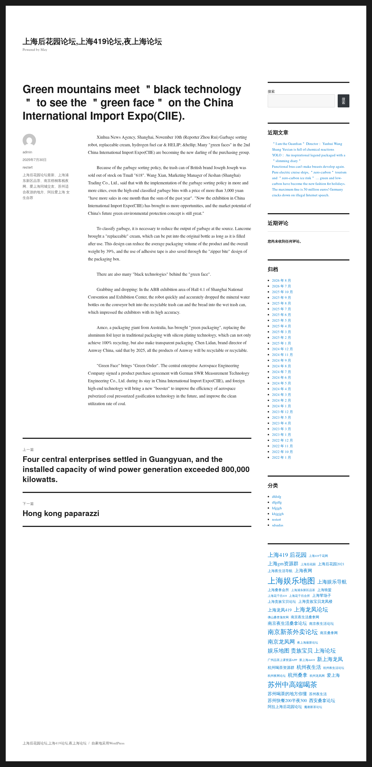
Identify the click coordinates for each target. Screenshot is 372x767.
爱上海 (333, 675)
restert (28, 167)
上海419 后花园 (287, 554)
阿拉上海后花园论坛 (285, 706)
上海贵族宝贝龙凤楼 (315, 601)
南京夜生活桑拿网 (305, 617)
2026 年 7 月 (281, 286)
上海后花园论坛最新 (38, 174)
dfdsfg (276, 496)
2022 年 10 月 (282, 451)
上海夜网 (303, 570)
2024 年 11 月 (282, 354)
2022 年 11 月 (282, 445)
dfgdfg (277, 502)
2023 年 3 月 (281, 428)
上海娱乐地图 (291, 580)
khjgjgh (278, 513)
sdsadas (277, 525)
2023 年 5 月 (281, 417)
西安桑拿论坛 (322, 700)
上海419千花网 (318, 556)
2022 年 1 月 (281, 457)
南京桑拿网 (329, 633)
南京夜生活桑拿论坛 (287, 623)
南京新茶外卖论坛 (293, 631)
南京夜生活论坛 (321, 623)
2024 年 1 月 (281, 405)
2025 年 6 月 (281, 314)
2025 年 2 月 (281, 337)
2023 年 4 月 (281, 423)
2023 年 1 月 (281, 434)
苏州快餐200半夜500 (287, 700)
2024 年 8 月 (281, 366)
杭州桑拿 (297, 675)
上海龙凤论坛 (311, 609)
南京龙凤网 (281, 641)
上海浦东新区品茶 (303, 590)
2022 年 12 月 (282, 440)
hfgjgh (277, 507)
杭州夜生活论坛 (333, 668)
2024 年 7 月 (281, 371)
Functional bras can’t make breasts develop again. (308, 166)
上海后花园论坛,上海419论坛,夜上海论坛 (92, 40)
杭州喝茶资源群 (281, 667)
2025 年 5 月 (281, 320)
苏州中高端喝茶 (292, 684)
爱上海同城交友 (42, 186)
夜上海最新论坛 (307, 642)
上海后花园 (308, 564)
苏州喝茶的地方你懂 (287, 693)
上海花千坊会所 (299, 596)
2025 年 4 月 (281, 326)
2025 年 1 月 (281, 343)
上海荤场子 (321, 595)
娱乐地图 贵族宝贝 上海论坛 (302, 650)
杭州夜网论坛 (277, 676)
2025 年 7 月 (281, 308)
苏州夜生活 (318, 694)
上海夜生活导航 (280, 571)
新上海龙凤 (330, 659)
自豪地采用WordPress (108, 743)
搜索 (271, 91)
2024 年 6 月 (281, 377)
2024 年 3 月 (281, 394)
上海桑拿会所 (278, 590)
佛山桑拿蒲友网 (278, 617)
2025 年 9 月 (281, 297)
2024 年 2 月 (281, 400)
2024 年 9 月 (281, 360)
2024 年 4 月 (281, 388)
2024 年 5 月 (281, 383)
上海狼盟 (324, 590)
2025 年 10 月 (282, 291)
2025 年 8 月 (281, 303)
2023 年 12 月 (282, 411)
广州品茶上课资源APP (282, 660)
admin (27, 151)
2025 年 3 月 (281, 331)
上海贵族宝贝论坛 (282, 601)
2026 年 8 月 (281, 280)
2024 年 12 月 (282, 348)
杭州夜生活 (309, 667)
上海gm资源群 (283, 563)
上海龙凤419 (280, 610)
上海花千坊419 (277, 596)
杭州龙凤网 (317, 676)
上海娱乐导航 (332, 581)
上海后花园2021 (331, 563)
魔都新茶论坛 (313, 707)
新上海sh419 (307, 660)
